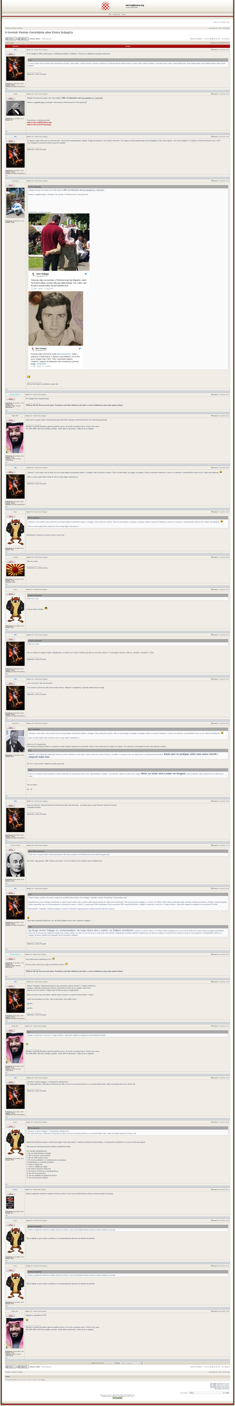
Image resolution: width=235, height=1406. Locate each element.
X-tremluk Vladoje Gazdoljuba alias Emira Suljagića (39, 32)
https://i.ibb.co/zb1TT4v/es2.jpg (39, 125)
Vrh (6, 88)
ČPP (110, 14)
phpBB (109, 1395)
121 (223, 38)
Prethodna (199, 38)
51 (216, 38)
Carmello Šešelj (15, 845)
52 (219, 38)
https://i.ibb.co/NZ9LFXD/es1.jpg (39, 122)
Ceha (20, 1379)
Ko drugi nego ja (15, 394)
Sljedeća (227, 38)
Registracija (116, 14)
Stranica (192, 38)
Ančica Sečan (130, 1396)
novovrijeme (15, 181)
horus (15, 512)
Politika (20, 28)
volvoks (15, 557)
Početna (8, 28)
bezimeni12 (15, 723)
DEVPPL (114, 1396)
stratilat (14, 1189)
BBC (15, 49)
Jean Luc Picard (26, 1379)
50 (214, 38)
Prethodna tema (215, 42)
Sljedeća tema (225, 42)
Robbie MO (15, 415)
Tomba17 (34, 1379)
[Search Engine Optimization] (117, 1398)
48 (210, 38)
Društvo (14, 28)
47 (208, 38)
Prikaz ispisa (10, 42)
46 (205, 38)
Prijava (124, 14)
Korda (15, 94)
